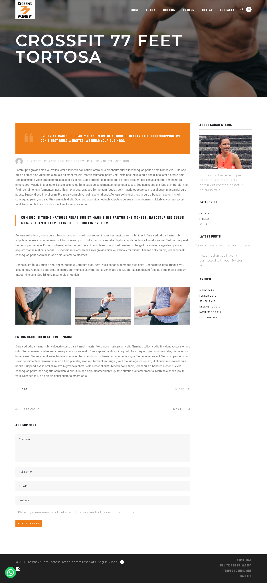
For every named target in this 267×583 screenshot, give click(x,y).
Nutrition (121, 161)
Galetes (246, 576)
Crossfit (205, 213)
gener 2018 (207, 301)
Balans (101, 161)
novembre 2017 (210, 312)
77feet (36, 161)
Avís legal (244, 560)
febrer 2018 (208, 296)
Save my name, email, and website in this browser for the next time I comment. (79, 512)
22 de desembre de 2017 (66, 161)
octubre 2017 (209, 317)
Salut (23, 389)
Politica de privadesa (236, 565)
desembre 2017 (210, 306)
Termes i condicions (237, 571)
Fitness (204, 219)
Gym (110, 161)
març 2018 (206, 290)
